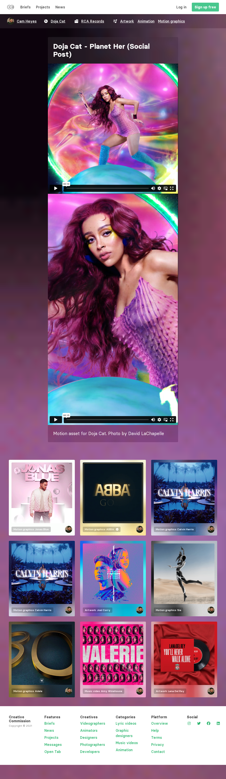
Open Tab (52, 751)
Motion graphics (171, 21)
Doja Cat (58, 21)
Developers (90, 751)
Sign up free (205, 7)
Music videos (127, 743)
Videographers (92, 723)
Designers (88, 737)
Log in (181, 7)
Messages (53, 744)
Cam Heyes (27, 21)
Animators (89, 730)
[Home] (10, 8)
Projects (43, 7)
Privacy (157, 744)
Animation (145, 21)
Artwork (127, 21)
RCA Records (92, 21)
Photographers (92, 744)
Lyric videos (126, 723)
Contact (158, 751)
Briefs (25, 7)
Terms (156, 737)
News (60, 7)
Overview (159, 723)
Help (155, 730)
